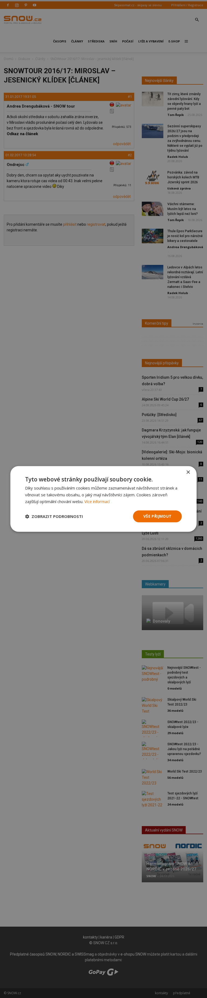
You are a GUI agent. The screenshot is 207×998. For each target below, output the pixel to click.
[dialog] (103, 499)
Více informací (97, 501)
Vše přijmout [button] (157, 516)
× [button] (188, 472)
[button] (54, 516)
